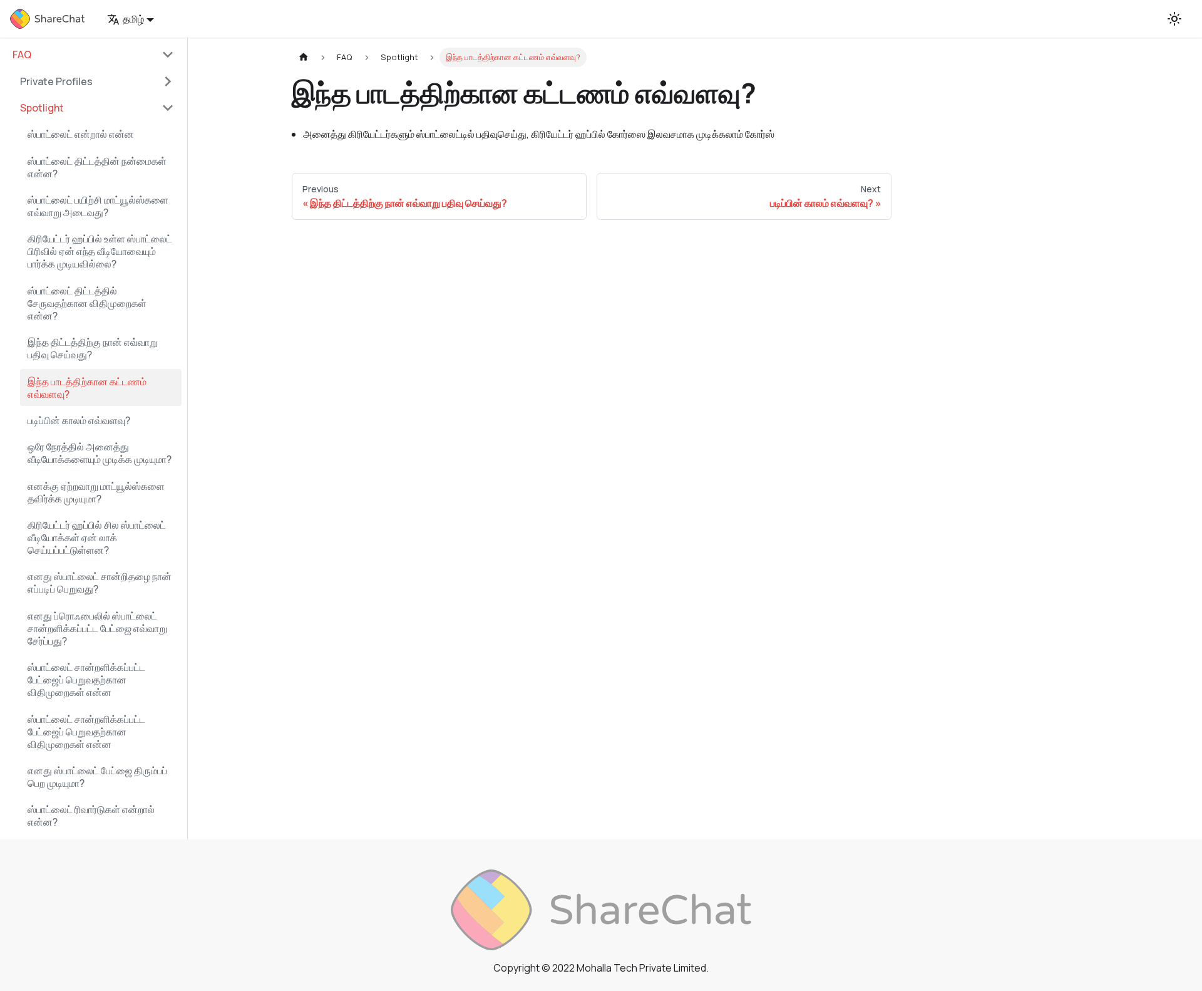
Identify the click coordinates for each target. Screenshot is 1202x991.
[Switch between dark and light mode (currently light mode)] (1174, 19)
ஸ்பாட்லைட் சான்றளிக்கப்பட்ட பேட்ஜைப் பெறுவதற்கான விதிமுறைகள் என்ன (86, 679)
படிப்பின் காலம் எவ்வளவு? (79, 420)
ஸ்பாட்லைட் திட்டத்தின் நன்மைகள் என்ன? (97, 167)
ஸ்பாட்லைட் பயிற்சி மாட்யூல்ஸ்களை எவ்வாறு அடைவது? (98, 206)
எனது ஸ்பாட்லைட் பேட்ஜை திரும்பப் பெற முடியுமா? (97, 777)
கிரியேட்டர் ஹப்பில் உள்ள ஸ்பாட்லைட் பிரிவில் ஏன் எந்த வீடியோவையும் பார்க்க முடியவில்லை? (100, 251)
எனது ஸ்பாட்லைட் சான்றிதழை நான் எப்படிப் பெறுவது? (100, 582)
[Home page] (304, 57)
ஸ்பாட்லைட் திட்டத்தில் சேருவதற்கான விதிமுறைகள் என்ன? (87, 303)
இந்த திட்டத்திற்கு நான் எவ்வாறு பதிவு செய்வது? (93, 348)
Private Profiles (56, 81)
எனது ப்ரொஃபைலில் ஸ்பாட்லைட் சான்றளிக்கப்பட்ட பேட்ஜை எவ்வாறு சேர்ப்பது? (97, 628)
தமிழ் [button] (133, 19)
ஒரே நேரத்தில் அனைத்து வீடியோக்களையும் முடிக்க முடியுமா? (100, 453)
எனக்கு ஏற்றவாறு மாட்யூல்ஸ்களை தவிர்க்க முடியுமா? (96, 492)
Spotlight (42, 108)
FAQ (22, 54)
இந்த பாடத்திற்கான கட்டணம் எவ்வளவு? (87, 388)
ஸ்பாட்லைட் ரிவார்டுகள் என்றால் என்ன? (91, 815)
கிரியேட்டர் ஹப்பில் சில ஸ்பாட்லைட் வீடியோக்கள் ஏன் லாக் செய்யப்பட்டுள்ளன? (97, 537)
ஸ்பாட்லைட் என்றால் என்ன (81, 134)
